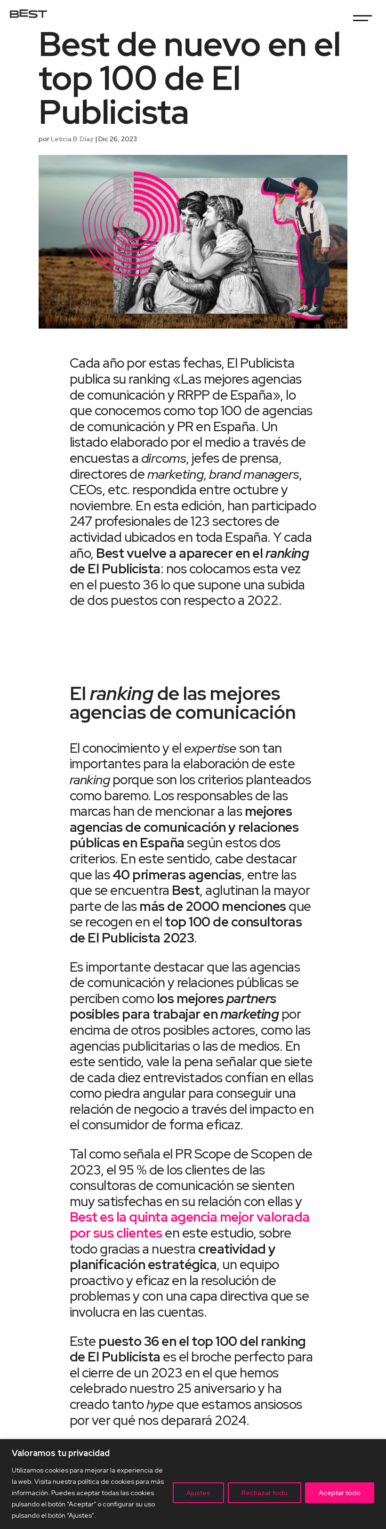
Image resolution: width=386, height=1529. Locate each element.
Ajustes (198, 1493)
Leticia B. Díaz (72, 139)
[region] (193, 1484)
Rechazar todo (264, 1493)
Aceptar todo (340, 1493)
